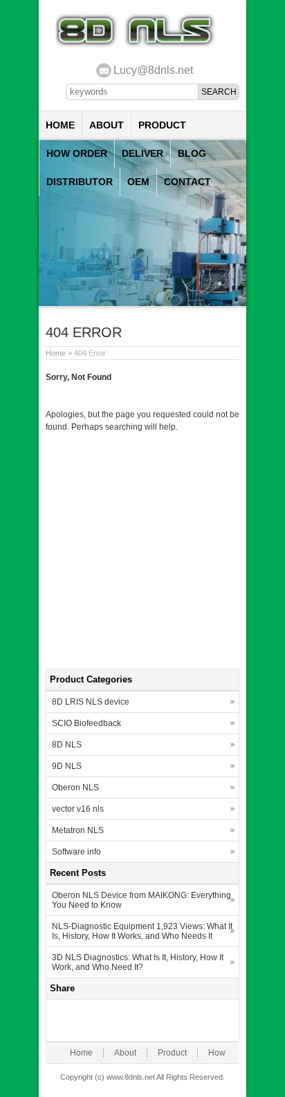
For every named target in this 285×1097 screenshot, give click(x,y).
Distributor (79, 181)
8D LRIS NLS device (90, 702)
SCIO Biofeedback (86, 723)
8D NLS (67, 745)
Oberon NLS (75, 787)
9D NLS (67, 766)
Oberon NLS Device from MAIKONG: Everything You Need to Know (141, 900)
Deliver (142, 153)
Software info (76, 852)
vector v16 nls (78, 809)
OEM (138, 181)
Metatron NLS (78, 830)
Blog (192, 153)
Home (60, 125)
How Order (76, 153)
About (106, 125)
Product (162, 125)
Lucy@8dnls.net (153, 70)
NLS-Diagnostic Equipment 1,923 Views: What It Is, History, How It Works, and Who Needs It (142, 931)
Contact (187, 181)
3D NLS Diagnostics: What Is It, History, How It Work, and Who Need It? (137, 962)
